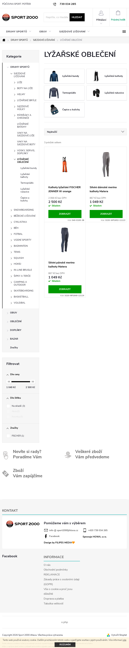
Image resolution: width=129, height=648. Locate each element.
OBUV (13, 312)
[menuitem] (18, 31)
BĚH (16, 228)
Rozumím (65, 644)
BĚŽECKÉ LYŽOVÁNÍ (24, 216)
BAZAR (14, 338)
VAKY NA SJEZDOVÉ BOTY (26, 143)
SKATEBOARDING (23, 290)
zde (124, 640)
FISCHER (17, 435)
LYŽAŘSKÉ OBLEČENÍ (23, 161)
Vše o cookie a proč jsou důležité (58, 591)
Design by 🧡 (59, 542)
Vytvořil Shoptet (119, 635)
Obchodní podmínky (56, 570)
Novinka (17, 416)
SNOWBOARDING (24, 209)
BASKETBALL (21, 296)
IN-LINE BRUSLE (23, 270)
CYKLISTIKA (20, 222)
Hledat (77, 17)
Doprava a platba (54, 599)
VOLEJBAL (19, 302)
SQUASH (19, 258)
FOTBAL (18, 234)
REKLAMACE (52, 574)
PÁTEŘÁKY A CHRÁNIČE (24, 117)
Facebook (54, 536)
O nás (47, 565)
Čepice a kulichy (24, 199)
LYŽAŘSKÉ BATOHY (23, 125)
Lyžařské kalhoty (25, 176)
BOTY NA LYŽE (25, 88)
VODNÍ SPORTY (22, 239)
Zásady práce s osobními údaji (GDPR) (61, 582)
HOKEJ (17, 263)
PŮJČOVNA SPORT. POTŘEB (16, 4)
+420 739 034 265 (98, 530)
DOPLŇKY (15, 330)
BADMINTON (21, 246)
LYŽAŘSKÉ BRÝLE (26, 100)
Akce (15, 411)
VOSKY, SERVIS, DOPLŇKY (26, 152)
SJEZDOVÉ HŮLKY (23, 108)
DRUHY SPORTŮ (19, 67)
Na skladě (18, 406)
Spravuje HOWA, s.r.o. (95, 536)
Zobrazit (65, 213)
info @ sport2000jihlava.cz (63, 530)
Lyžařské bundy (28, 168)
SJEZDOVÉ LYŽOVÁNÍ (19, 75)
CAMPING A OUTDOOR (20, 283)
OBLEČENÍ (16, 321)
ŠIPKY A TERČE (22, 276)
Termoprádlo (27, 182)
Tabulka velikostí (53, 603)
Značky (14, 347)
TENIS (17, 252)
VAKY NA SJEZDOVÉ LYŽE (25, 134)
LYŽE (19, 82)
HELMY (21, 94)
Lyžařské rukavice (25, 190)
